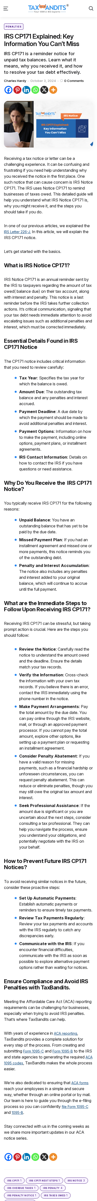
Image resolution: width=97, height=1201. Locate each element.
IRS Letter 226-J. (19, 231)
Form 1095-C (35, 1051)
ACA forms (81, 1082)
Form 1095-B (67, 1051)
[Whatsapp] (35, 90)
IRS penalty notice (21, 1195)
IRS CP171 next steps (44, 1180)
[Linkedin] (26, 90)
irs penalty (52, 1187)
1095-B (18, 1112)
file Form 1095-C (77, 1106)
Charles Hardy (15, 81)
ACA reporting (66, 1033)
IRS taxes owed (56, 1195)
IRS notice (76, 1180)
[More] (53, 90)
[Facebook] (8, 90)
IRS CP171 (14, 1180)
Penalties (14, 26)
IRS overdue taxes (21, 1187)
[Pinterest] (17, 90)
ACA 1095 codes (19, 1062)
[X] (44, 90)
